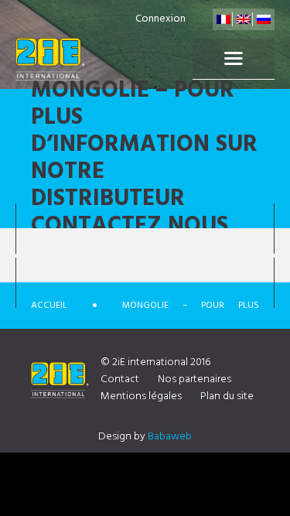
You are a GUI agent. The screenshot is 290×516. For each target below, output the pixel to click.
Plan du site (227, 396)
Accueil (49, 305)
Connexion (160, 19)
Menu (234, 59)
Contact (120, 379)
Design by (145, 437)
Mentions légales (141, 396)
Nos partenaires (194, 379)
